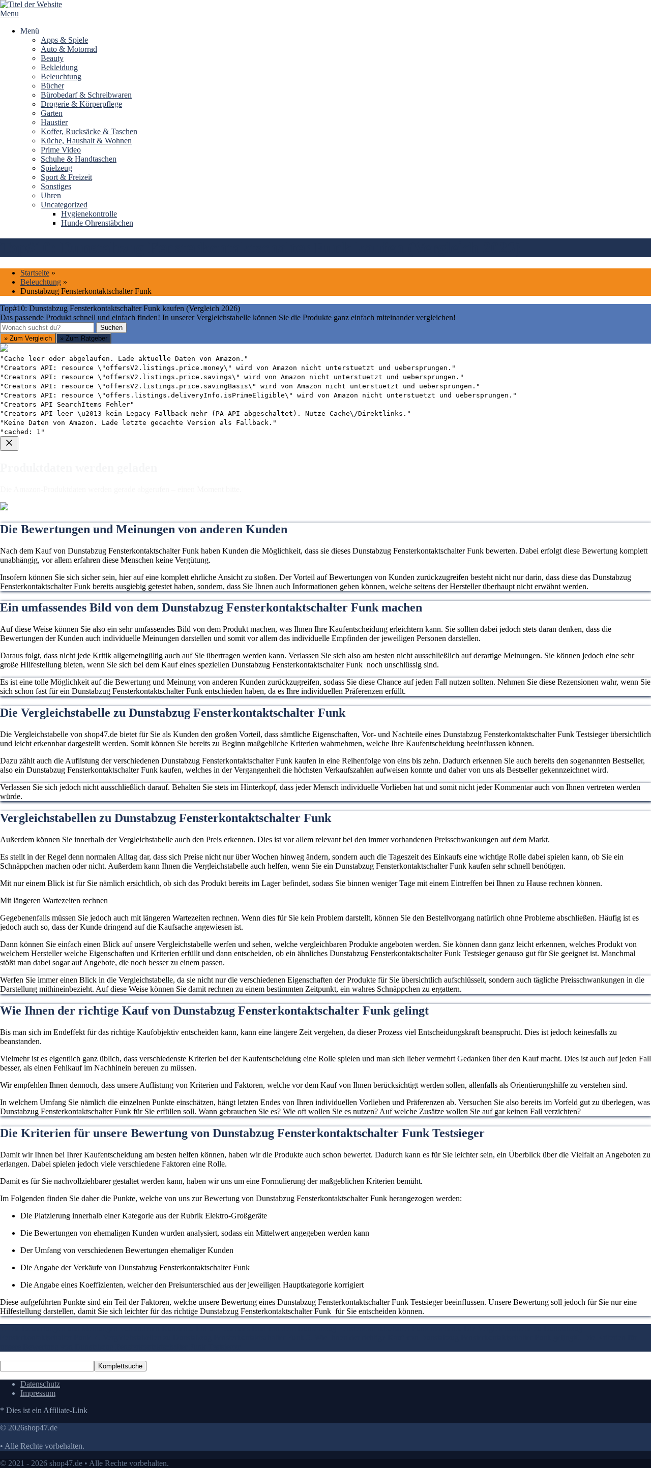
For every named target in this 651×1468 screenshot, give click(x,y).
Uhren (51, 195)
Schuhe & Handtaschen (78, 159)
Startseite (34, 272)
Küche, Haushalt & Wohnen (86, 140)
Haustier (54, 122)
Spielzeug (56, 168)
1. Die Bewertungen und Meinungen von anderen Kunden (94, 1461)
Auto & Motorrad (69, 49)
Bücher (52, 85)
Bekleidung (59, 67)
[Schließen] (9, 443)
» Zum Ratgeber (83, 338)
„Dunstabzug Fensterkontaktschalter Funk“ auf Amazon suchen (115, 557)
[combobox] (47, 327)
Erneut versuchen (41, 630)
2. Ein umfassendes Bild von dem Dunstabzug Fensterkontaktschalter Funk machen (322, 1461)
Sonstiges (56, 186)
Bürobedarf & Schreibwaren (86, 94)
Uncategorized (64, 204)
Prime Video (61, 149)
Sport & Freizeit (66, 177)
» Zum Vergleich (28, 338)
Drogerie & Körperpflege (81, 104)
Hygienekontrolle (89, 213)
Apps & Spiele (64, 40)
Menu (9, 13)
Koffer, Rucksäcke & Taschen (89, 131)
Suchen (111, 327)
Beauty (52, 58)
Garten (52, 113)
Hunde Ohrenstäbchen (97, 223)
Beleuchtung (61, 76)
